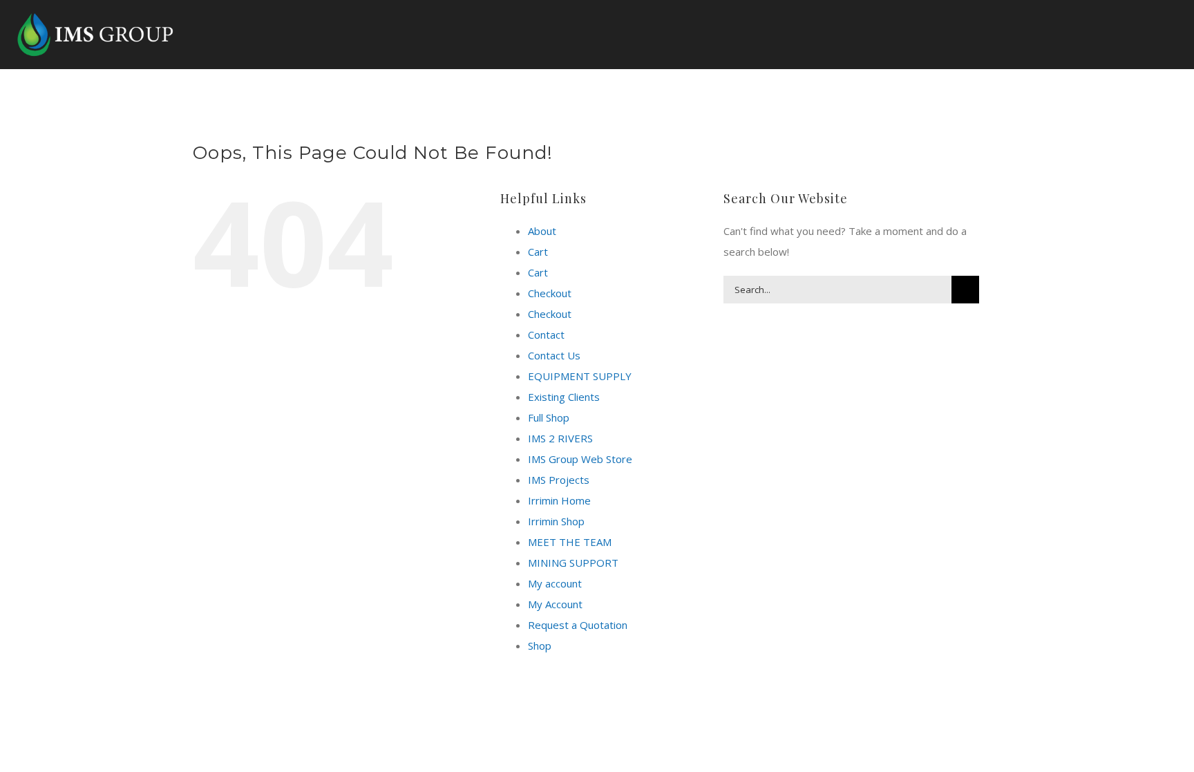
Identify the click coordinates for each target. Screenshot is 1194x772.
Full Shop (548, 417)
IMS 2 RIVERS (560, 438)
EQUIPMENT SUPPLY (580, 376)
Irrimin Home (559, 500)
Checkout (549, 293)
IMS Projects (558, 480)
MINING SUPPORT (573, 562)
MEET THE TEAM (570, 542)
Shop (539, 645)
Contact (546, 334)
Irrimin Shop (556, 521)
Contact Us (554, 355)
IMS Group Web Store (580, 459)
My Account (555, 604)
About (542, 231)
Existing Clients (564, 397)
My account (555, 583)
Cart (538, 251)
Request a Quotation (577, 625)
